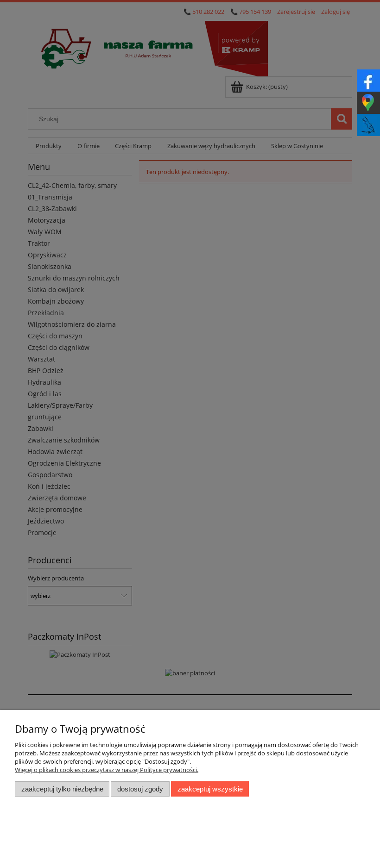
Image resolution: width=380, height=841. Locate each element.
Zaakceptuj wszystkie (210, 789)
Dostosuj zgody (140, 789)
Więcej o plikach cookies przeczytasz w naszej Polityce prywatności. (106, 770)
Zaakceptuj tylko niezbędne (62, 789)
